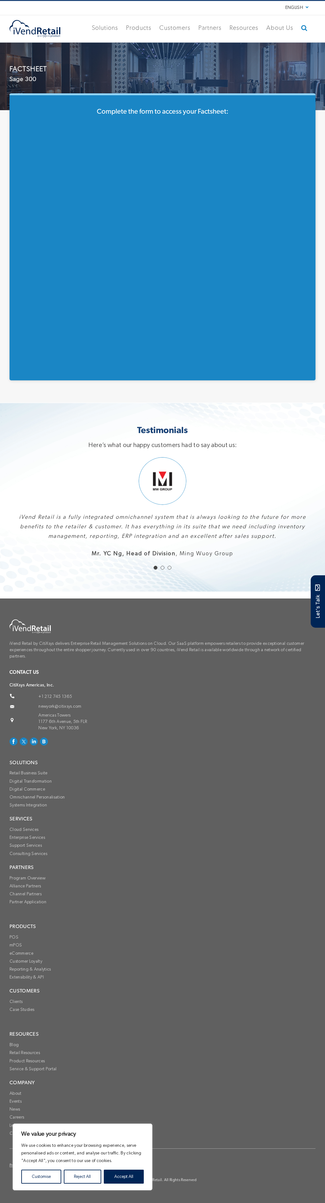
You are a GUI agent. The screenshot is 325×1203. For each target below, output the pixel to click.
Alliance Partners (25, 905)
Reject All (82, 1176)
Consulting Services (28, 873)
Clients (16, 1021)
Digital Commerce (27, 808)
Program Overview (27, 897)
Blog (14, 1064)
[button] (304, 28)
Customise (41, 1176)
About (16, 1112)
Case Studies (22, 1028)
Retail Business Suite (29, 792)
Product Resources (27, 1080)
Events (16, 1120)
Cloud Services (24, 848)
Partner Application (28, 921)
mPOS (16, 964)
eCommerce (21, 972)
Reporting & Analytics (30, 988)
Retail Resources (25, 1072)
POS (14, 956)
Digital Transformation (31, 800)
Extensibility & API (27, 996)
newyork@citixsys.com (59, 725)
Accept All (123, 1176)
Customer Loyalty (26, 980)
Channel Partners (26, 913)
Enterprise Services (27, 856)
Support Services (26, 864)
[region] (82, 1157)
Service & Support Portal (33, 1088)
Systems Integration (28, 824)
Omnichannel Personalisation (37, 816)
